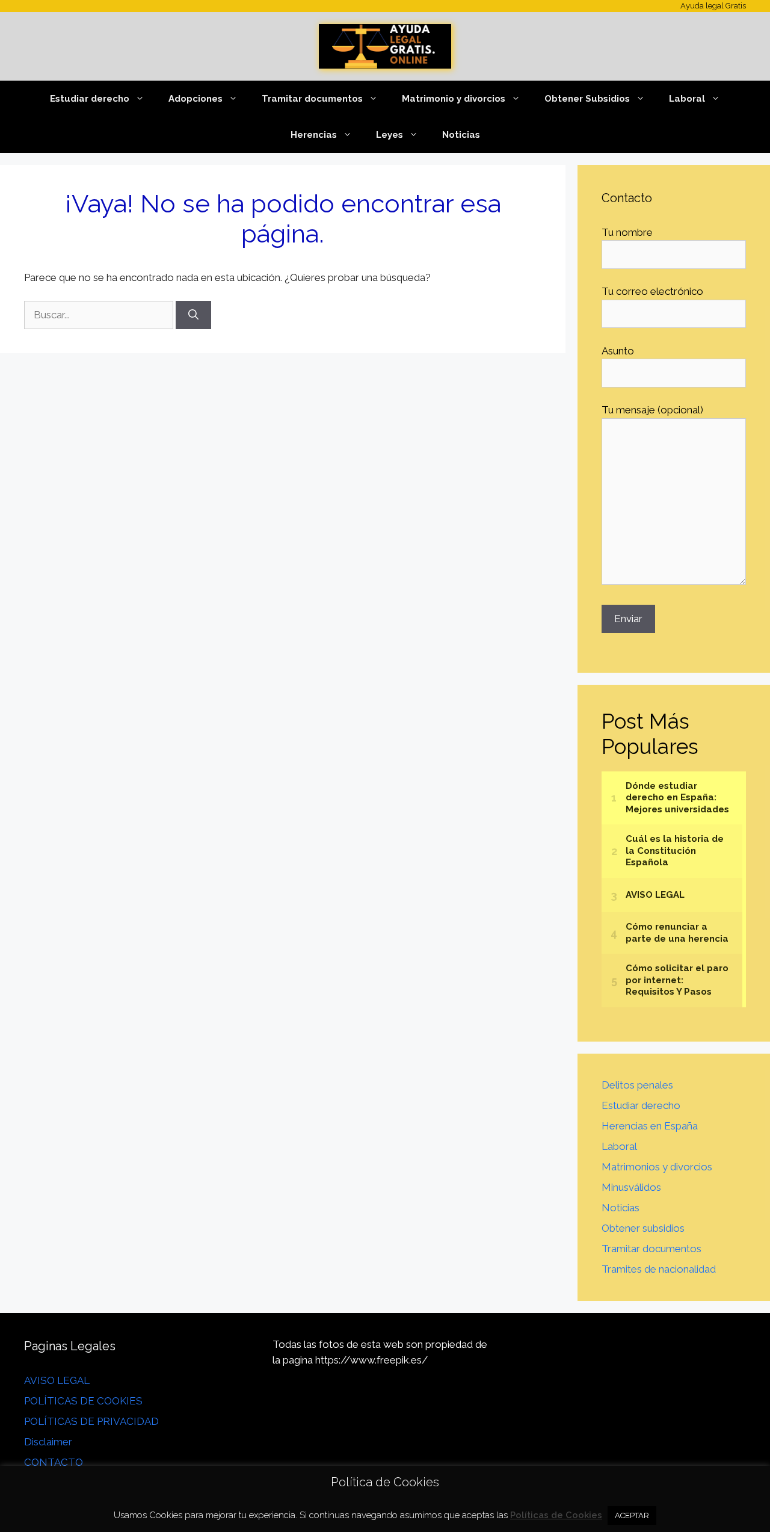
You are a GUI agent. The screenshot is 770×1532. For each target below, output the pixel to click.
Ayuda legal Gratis (713, 5)
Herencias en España (650, 1126)
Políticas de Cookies (556, 1515)
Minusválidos (631, 1187)
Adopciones (195, 98)
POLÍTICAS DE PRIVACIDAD (91, 1421)
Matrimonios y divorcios (657, 1167)
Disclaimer (48, 1442)
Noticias (461, 134)
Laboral (687, 98)
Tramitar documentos (651, 1249)
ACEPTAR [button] (632, 1515)
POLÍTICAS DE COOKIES (83, 1401)
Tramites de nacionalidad (659, 1269)
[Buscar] (193, 315)
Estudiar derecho (89, 98)
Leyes (389, 134)
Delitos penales (637, 1085)
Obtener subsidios (643, 1228)
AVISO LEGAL (57, 1380)
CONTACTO (53, 1462)
